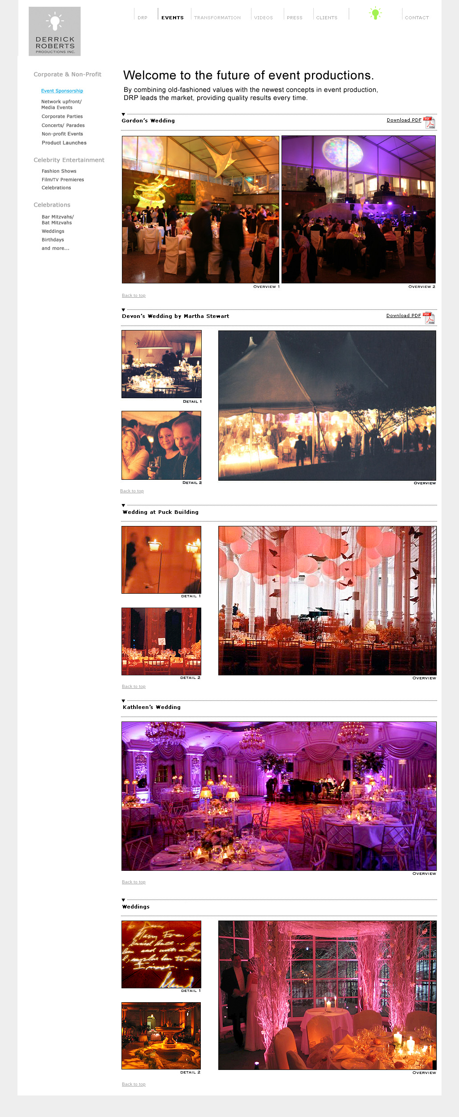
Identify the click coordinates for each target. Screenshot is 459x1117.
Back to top (134, 295)
